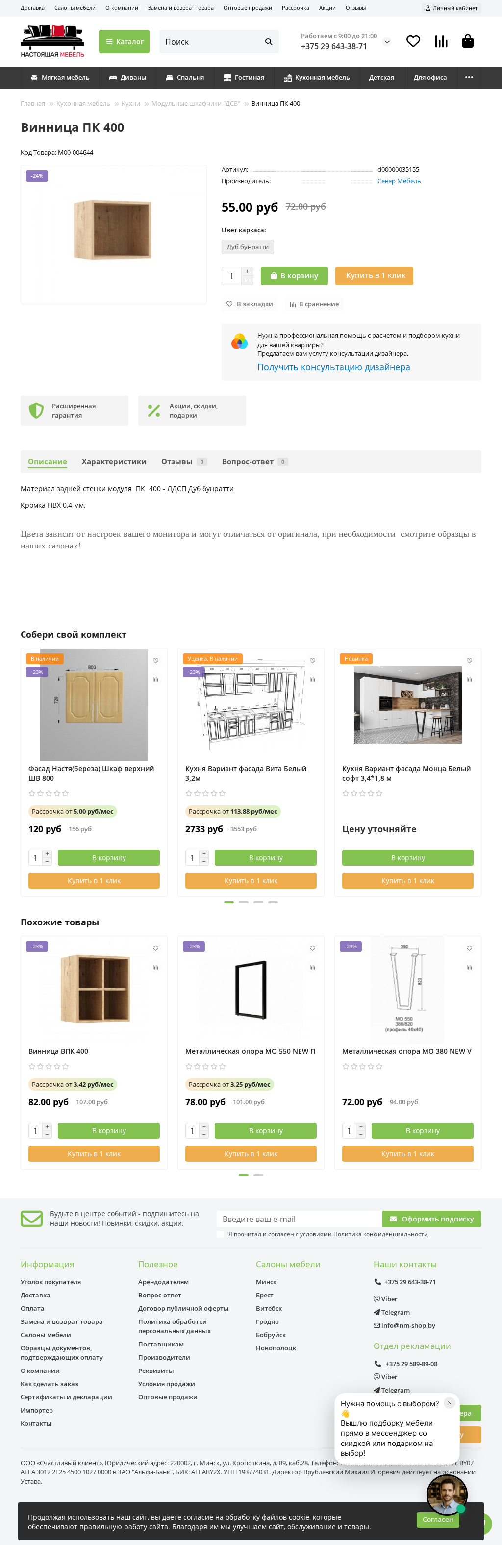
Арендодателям (163, 1281)
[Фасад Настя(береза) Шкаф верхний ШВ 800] (94, 704)
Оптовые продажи (248, 7)
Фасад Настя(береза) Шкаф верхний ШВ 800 (91, 773)
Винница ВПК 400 (58, 1051)
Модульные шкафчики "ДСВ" (195, 103)
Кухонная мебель (322, 77)
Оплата (33, 1308)
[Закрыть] (449, 1403)
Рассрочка (295, 7)
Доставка (33, 7)
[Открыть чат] (447, 1495)
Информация (47, 1264)
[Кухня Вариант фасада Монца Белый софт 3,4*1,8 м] (408, 704)
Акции (327, 7)
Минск (266, 1281)
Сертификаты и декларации (66, 1397)
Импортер (37, 1410)
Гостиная (249, 77)
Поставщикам (161, 1344)
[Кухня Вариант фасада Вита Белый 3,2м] (251, 704)
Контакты (36, 1423)
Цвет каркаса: (244, 229)
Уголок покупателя (51, 1281)
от (73, 811)
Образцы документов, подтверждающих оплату (62, 1353)
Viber (389, 1299)
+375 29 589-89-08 (410, 1363)
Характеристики (114, 461)
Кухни (131, 103)
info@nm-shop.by (407, 1325)
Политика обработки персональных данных (174, 1326)
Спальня (190, 77)
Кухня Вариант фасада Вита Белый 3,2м (245, 773)
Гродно (267, 1321)
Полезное (158, 1264)
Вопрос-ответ (253, 461)
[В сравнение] (155, 679)
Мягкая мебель (66, 77)
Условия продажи (166, 1383)
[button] (21, 771)
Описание (47, 461)
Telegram (395, 1312)
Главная (33, 103)
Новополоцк (276, 1348)
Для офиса (430, 77)
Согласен (438, 1519)
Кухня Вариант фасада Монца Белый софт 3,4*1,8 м (406, 773)
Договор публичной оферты (183, 1308)
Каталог (130, 41)
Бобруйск (271, 1334)
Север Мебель (399, 180)
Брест (265, 1295)
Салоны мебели (75, 7)
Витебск (269, 1308)
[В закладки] (155, 660)
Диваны (134, 77)
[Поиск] (268, 41)
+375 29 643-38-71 (334, 46)
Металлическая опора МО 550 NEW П (250, 1051)
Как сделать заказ (49, 1383)
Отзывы (356, 7)
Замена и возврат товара (181, 7)
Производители (164, 1357)
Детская (381, 77)
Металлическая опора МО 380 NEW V (407, 1051)
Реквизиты (156, 1370)
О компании (121, 7)
